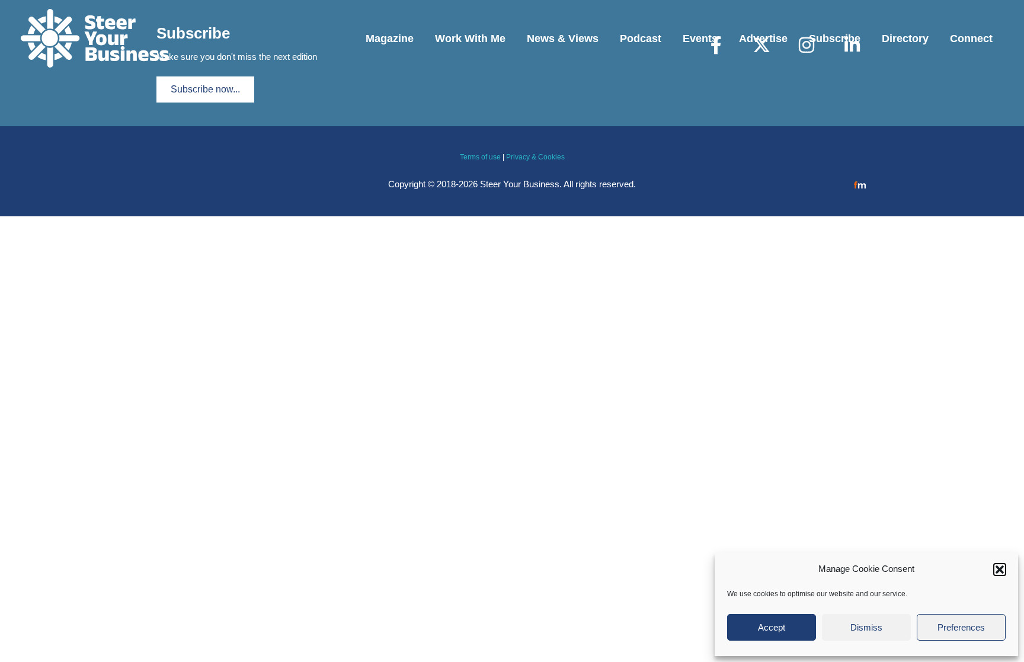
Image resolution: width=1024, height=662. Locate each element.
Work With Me (470, 38)
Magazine (390, 38)
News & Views (563, 38)
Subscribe (834, 38)
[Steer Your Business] (95, 38)
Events (700, 38)
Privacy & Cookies (535, 157)
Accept (771, 627)
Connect (971, 38)
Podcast (640, 38)
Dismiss (866, 627)
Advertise (763, 38)
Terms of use (480, 157)
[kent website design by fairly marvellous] (860, 184)
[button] (1000, 569)
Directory (905, 38)
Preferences (961, 627)
